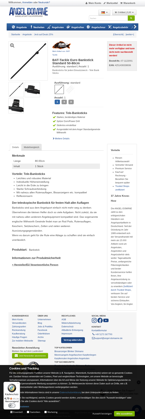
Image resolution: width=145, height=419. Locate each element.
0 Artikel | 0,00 (125, 12)
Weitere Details (62, 138)
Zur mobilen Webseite (22, 341)
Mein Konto (95, 3)
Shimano (79, 351)
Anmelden (27, 2)
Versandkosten (19, 323)
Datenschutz (68, 326)
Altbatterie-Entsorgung (72, 330)
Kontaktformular (99, 330)
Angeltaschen (75, 355)
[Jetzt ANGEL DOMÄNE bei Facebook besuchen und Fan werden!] (94, 322)
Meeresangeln (61, 355)
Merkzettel (112, 3)
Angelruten (84, 358)
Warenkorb (129, 3)
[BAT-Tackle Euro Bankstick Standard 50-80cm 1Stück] (16, 89)
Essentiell (18, 412)
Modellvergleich (31, 147)
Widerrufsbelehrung (71, 323)
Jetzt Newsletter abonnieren (32, 356)
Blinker (71, 351)
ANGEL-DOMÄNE (30, 12)
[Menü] (18, 384)
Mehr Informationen (19, 406)
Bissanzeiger (60, 351)
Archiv (41, 337)
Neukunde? (44, 2)
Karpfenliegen (89, 355)
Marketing (52, 412)
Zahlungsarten (19, 326)
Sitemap (42, 341)
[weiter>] (130, 34)
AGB (64, 319)
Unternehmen (44, 319)
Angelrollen (73, 358)
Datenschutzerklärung (70, 392)
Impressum (67, 333)
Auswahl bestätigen (102, 413)
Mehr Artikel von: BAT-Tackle (61, 53)
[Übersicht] (118, 34)
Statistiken (35, 412)
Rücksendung (18, 330)
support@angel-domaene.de (109, 338)
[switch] (11, 405)
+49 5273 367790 (103, 334)
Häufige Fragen (19, 337)
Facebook (42, 330)
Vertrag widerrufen (73, 340)
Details (15, 147)
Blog (40, 323)
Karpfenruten (60, 358)
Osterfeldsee (44, 333)
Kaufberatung (18, 333)
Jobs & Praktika (45, 326)
